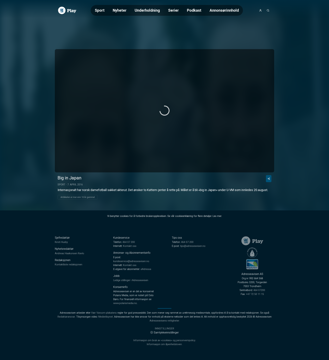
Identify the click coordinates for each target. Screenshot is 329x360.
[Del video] (268, 178)
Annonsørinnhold (224, 10)
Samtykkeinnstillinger (166, 332)
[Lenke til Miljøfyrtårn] (252, 264)
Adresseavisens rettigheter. (165, 320)
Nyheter (119, 10)
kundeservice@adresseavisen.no (131, 261)
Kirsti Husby (61, 242)
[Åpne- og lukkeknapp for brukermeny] (260, 10)
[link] (67, 10)
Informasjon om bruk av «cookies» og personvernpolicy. (164, 340)
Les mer (217, 216)
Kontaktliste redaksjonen (68, 264)
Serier (173, 10)
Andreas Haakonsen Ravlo (69, 253)
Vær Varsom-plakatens (104, 312)
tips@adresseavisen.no (192, 246)
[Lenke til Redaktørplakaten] (252, 252)
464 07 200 (129, 242)
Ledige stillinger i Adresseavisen (130, 280)
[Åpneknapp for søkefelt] (268, 10)
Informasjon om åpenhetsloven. (164, 344)
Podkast (194, 10)
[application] (164, 110)
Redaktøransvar (66, 316)
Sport (100, 10)
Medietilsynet (105, 316)
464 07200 (259, 290)
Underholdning (147, 10)
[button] (164, 110)
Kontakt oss (129, 246)
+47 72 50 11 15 (255, 294)
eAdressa (146, 269)
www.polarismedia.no (125, 303)
